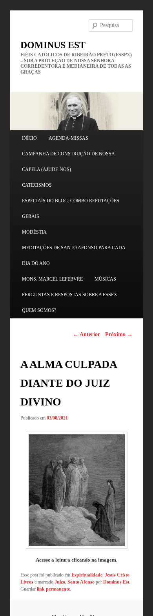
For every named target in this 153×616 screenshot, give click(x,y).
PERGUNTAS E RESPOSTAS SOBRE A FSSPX (69, 294)
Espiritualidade (86, 575)
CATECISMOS (37, 185)
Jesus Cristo (117, 575)
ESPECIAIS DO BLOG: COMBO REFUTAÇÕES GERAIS (70, 208)
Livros (26, 582)
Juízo (60, 582)
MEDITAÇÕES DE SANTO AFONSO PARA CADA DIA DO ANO (73, 255)
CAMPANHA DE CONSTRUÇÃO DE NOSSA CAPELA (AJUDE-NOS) (68, 161)
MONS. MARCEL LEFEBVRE (52, 279)
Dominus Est (116, 582)
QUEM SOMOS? (39, 310)
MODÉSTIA (34, 232)
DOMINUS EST (53, 45)
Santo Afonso (81, 582)
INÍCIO (29, 138)
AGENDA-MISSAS (68, 138)
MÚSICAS (105, 279)
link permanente (53, 589)
